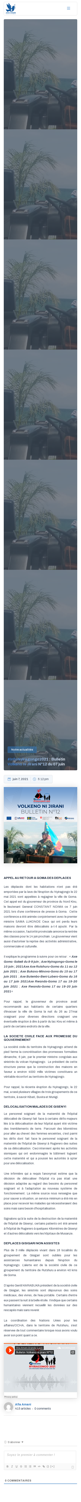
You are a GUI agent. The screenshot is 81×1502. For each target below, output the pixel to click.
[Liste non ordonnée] (30, 1466)
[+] (52, 1466)
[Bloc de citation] (34, 1466)
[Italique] (12, 1466)
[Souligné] (16, 1466)
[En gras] (7, 1466)
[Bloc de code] (39, 1466)
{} (48, 1466)
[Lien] (43, 1466)
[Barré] (21, 1466)
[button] (68, 8)
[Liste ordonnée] (25, 1466)
